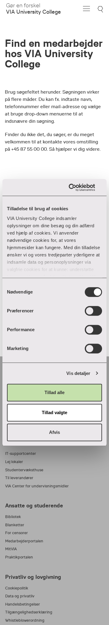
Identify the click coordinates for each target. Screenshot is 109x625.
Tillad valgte (54, 412)
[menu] (86, 8)
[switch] (93, 311)
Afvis (54, 432)
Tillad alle (54, 392)
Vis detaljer (78, 373)
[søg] (101, 9)
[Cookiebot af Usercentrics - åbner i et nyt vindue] (77, 187)
